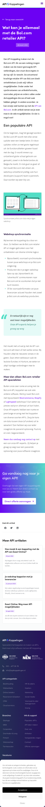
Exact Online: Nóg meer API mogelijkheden (18, 605)
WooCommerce (26, 398)
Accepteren (22, 790)
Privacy (22, 803)
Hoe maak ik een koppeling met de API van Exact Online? (22, 550)
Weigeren (22, 796)
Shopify (37, 398)
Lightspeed (11, 401)
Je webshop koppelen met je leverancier (19, 578)
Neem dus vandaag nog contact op (19, 439)
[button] (42, 3)
